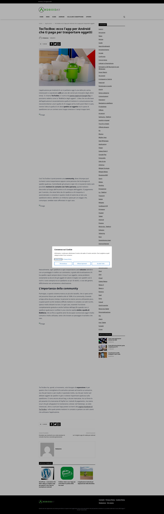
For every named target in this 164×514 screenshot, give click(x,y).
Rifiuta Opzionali (82, 263)
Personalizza (63, 263)
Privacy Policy (67, 259)
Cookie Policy (58, 259)
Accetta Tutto (100, 263)
